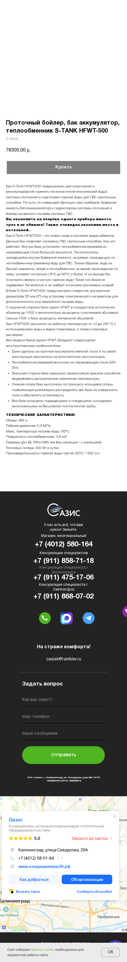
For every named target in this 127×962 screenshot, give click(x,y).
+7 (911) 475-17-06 (63, 578)
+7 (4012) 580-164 (63, 544)
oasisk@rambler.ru (63, 659)
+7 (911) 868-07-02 (63, 596)
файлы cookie (42, 949)
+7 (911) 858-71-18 (63, 561)
